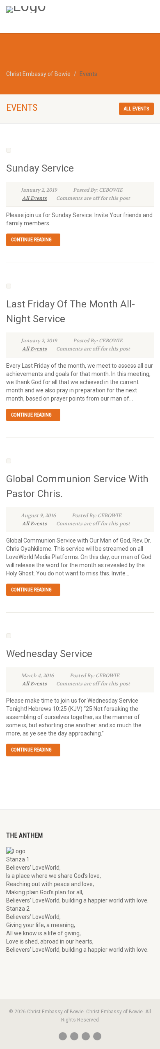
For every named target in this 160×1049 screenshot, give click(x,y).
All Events (34, 198)
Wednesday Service (49, 654)
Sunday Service (40, 168)
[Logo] (53, 9)
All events (136, 109)
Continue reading (31, 240)
